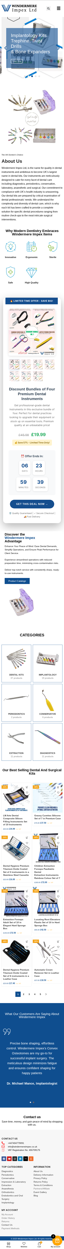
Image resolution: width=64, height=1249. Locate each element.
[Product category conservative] (47, 702)
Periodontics (8, 1175)
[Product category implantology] (47, 663)
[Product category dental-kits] (16, 663)
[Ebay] (25, 1158)
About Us (38, 1171)
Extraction (6, 1185)
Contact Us (7, 1225)
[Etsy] (31, 1158)
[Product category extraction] (16, 742)
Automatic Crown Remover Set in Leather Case (46, 973)
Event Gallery (40, 1192)
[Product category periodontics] (16, 702)
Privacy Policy (40, 1178)
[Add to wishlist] (27, 792)
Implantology (8, 1202)
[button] (25, 76)
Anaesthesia (8, 1188)
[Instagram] (14, 1158)
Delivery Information (43, 1175)
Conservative (8, 1178)
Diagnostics (7, 1171)
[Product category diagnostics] (47, 742)
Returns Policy (41, 1182)
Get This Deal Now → (32, 504)
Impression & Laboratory (14, 1182)
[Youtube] (9, 1158)
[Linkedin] (20, 1158)
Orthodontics (8, 1192)
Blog (36, 1195)
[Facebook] (4, 1158)
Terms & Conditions (43, 1185)
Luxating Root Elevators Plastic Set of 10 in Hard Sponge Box (47, 922)
